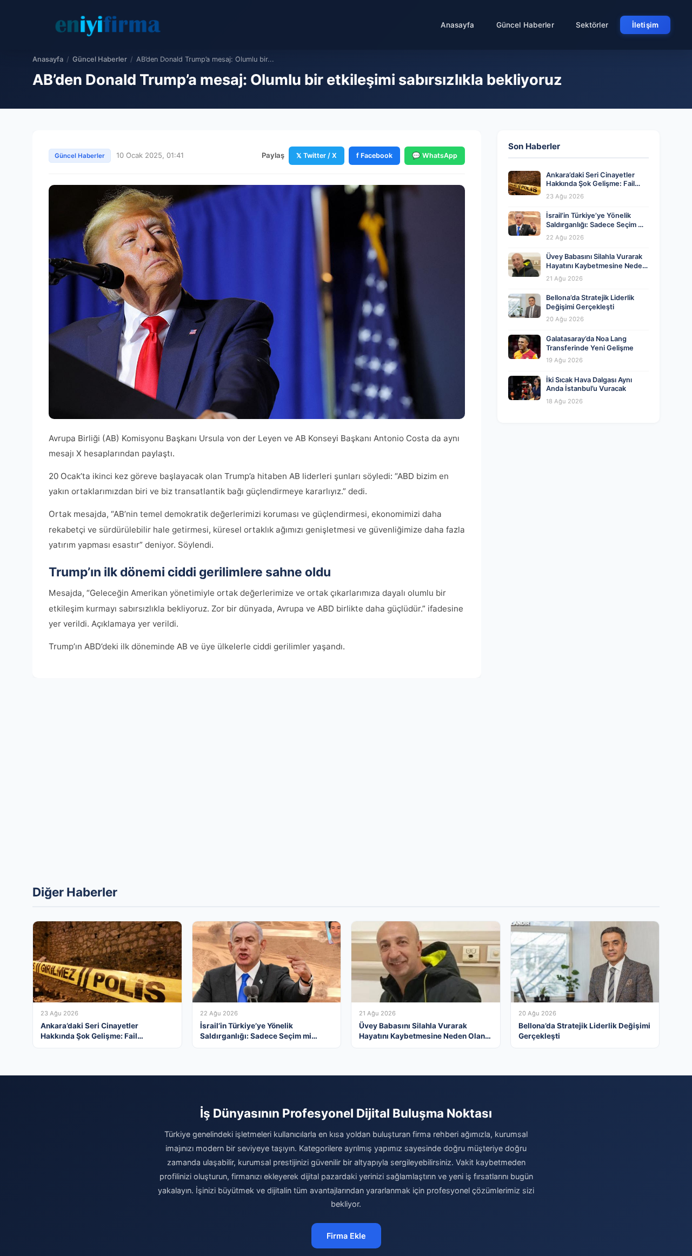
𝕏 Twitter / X (316, 155)
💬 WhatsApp (434, 155)
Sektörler (592, 25)
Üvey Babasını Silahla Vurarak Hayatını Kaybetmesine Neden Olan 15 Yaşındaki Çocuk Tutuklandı (596, 270)
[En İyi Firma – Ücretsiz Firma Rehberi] (108, 25)
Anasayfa (458, 25)
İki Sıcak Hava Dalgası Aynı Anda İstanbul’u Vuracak (589, 384)
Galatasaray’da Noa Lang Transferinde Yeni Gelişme (590, 343)
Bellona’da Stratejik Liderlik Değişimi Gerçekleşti (590, 302)
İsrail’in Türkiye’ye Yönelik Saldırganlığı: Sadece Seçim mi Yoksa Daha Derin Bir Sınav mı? (596, 224)
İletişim (645, 25)
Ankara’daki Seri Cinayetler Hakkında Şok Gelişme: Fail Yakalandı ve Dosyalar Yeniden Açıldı (596, 188)
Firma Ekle (346, 1235)
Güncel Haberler (525, 25)
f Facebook (374, 155)
